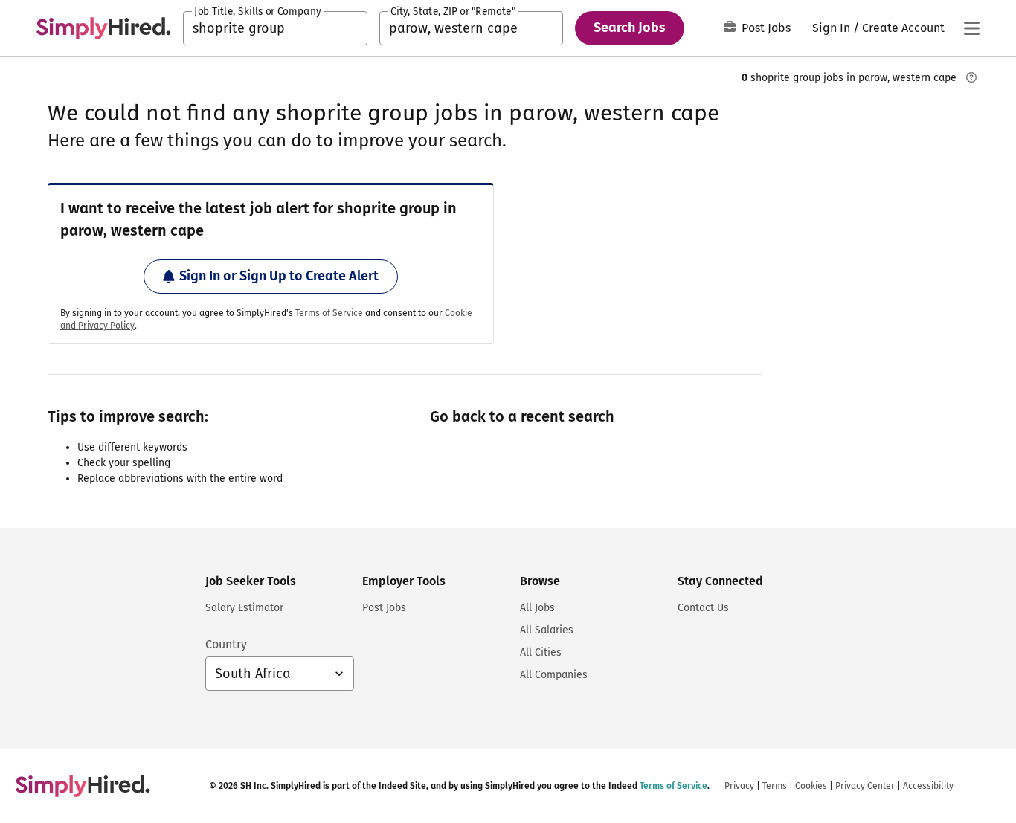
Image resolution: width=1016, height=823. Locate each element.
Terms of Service (329, 313)
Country (226, 644)
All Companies (554, 674)
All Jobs (537, 607)
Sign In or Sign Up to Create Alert (279, 276)
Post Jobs (766, 28)
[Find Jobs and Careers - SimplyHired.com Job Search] (103, 28)
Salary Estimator (244, 607)
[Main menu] (971, 28)
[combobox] (275, 28)
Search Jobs (630, 27)
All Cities (541, 652)
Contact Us (703, 607)
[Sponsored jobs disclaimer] (971, 77)
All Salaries (546, 630)
